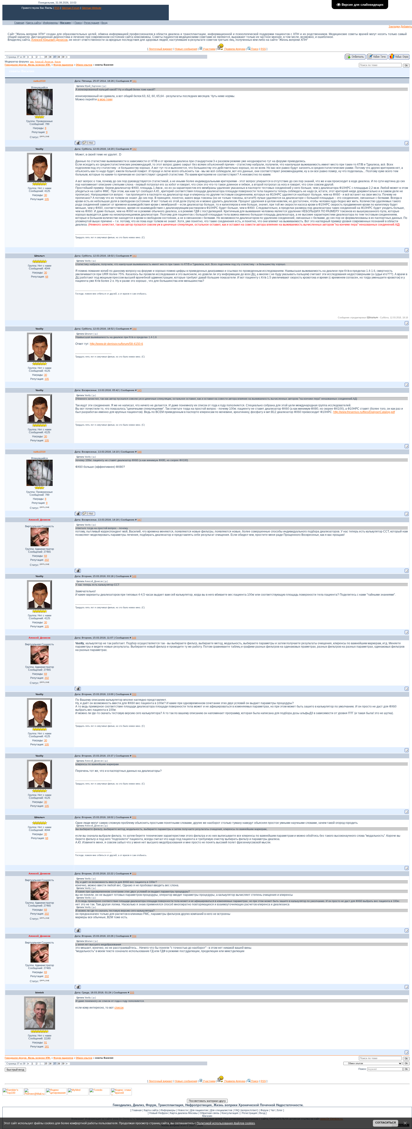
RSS (57, 7)
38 (59, 57)
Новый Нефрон (158, 1113)
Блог (280, 1110)
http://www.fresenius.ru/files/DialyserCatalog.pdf (364, 412)
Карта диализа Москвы (184, 1113)
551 (134, 755)
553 (134, 873)
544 (134, 328)
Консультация (229, 1113)
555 (132, 992)
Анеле (58, 62)
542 (134, 149)
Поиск (78, 22)
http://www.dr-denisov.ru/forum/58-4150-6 (116, 343)
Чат (273, 1110)
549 (134, 637)
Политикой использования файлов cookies (226, 1123)
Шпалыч (39, 255)
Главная (19, 22)
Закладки (394, 26)
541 (134, 81)
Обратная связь (209, 1113)
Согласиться (385, 1122)
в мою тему (105, 99)
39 (63, 57)
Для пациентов (199, 1110)
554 (134, 936)
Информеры (50, 22)
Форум (264, 1110)
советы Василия (104, 65)
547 (139, 519)
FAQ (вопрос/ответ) (246, 1110)
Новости (183, 1110)
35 (46, 57)
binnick (39, 992)
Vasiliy (39, 149)
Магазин (207, 1115)
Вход (104, 22)
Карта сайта (33, 22)
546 (139, 451)
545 (139, 390)
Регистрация (91, 22)
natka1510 (39, 81)
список (119, 1007)
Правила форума (234, 48)
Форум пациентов (63, 65)
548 (134, 576)
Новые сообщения (186, 48)
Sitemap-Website (91, 7)
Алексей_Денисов (44, 62)
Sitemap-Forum (71, 7)
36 (50, 57)
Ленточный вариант (161, 48)
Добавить (406, 26)
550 (134, 694)
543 (134, 255)
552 (134, 817)
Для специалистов (221, 1110)
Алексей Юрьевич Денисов (49, 39)
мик (32, 62)
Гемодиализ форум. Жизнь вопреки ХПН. (28, 65)
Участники (209, 48)
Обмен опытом (84, 65)
